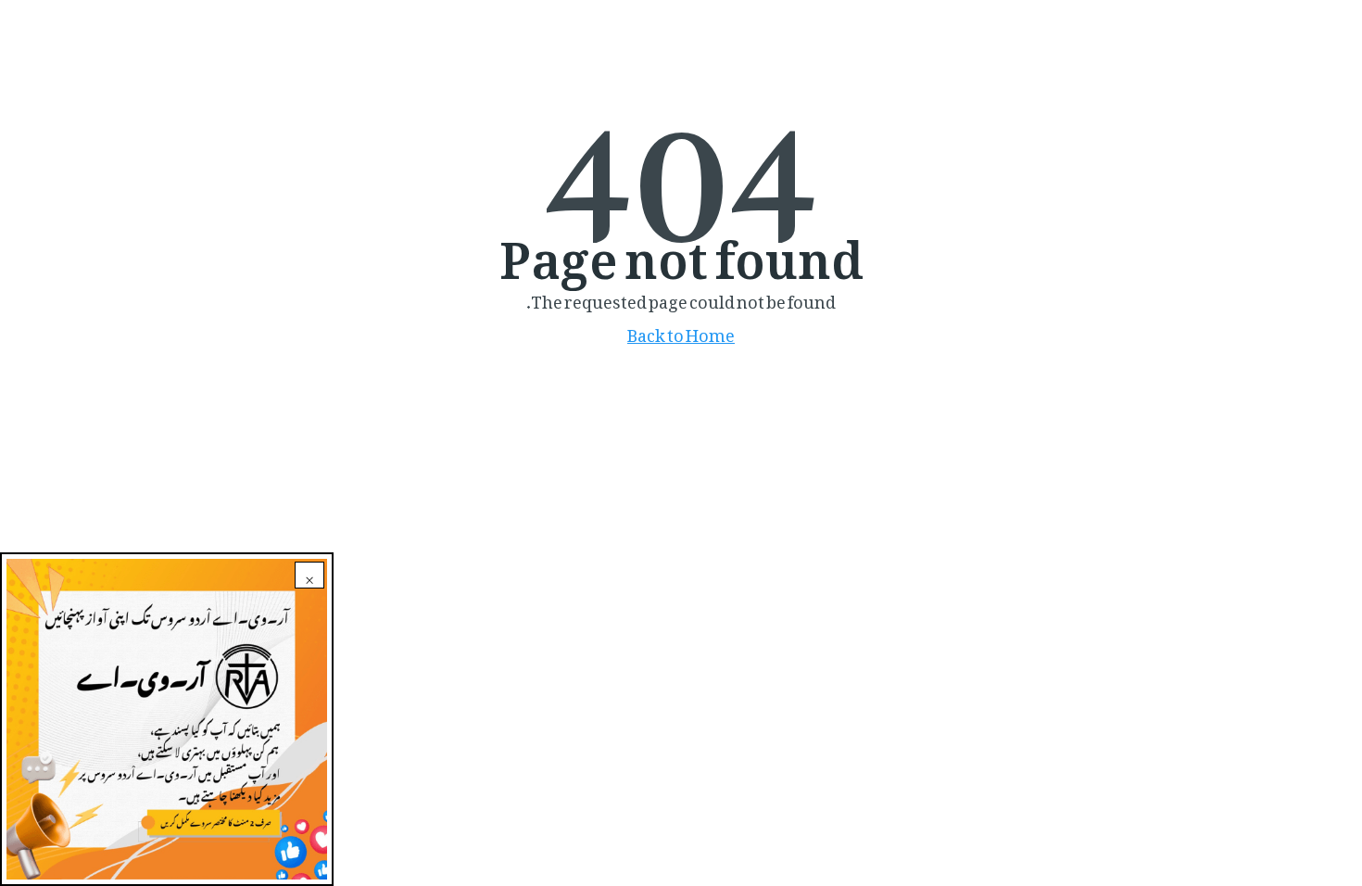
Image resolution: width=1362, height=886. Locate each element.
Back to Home (681, 331)
